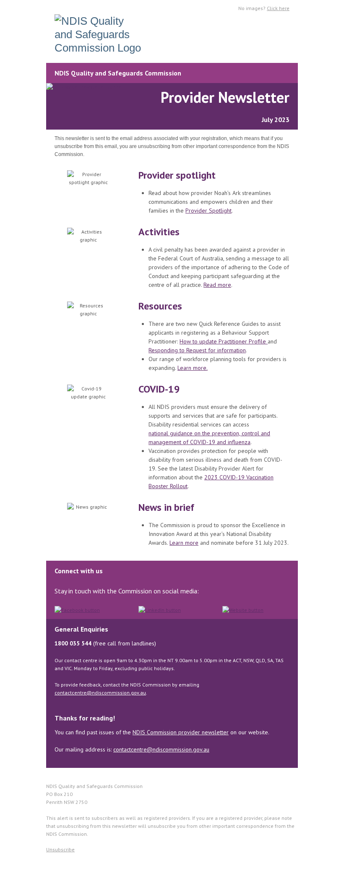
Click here (278, 8)
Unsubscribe (60, 849)
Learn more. (192, 368)
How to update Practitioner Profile (224, 341)
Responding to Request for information (197, 350)
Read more (217, 285)
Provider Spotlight (208, 210)
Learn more (183, 542)
